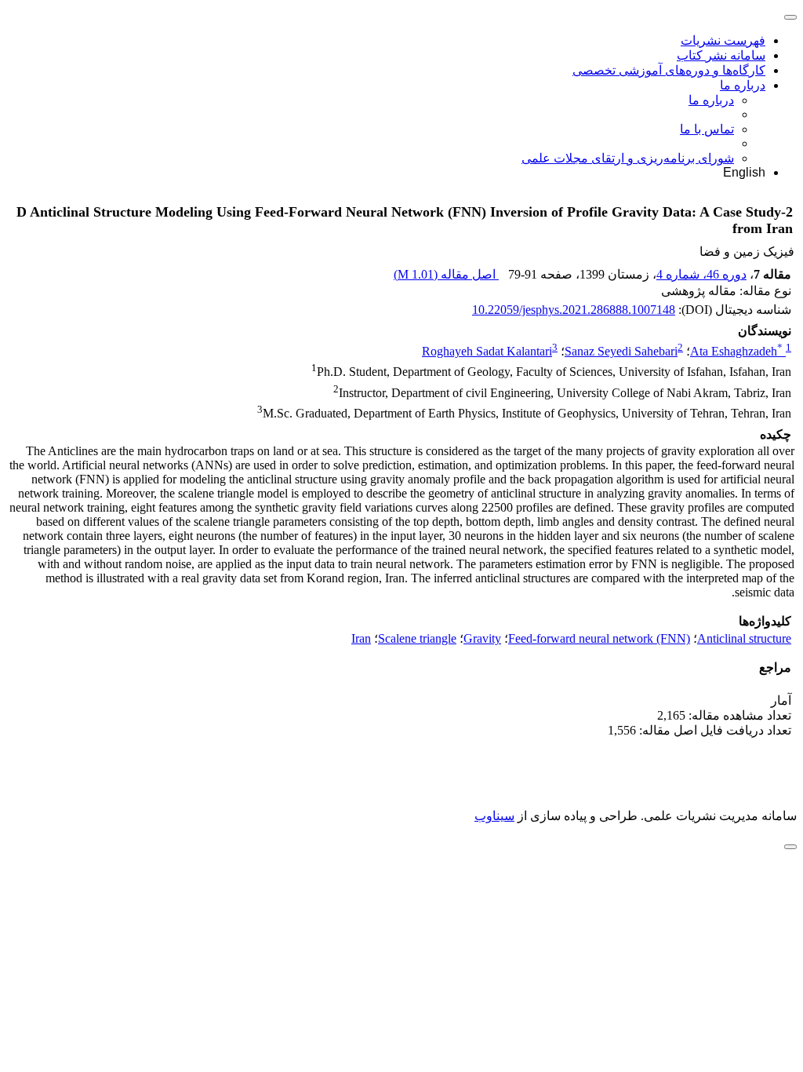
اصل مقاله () (446, 274)
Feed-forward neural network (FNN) (599, 638)
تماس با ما (707, 129)
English (744, 172)
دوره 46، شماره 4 (701, 274)
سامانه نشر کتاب (721, 55)
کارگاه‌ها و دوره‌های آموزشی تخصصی (668, 70)
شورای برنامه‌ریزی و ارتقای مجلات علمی (627, 158)
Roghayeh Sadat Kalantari (487, 351)
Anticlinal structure (744, 638)
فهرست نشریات (723, 40)
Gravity (482, 638)
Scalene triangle (417, 638)
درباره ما (742, 85)
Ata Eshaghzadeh (736, 351)
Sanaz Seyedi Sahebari (621, 351)
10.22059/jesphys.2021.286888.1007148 (573, 309)
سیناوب (494, 815)
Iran (361, 638)
